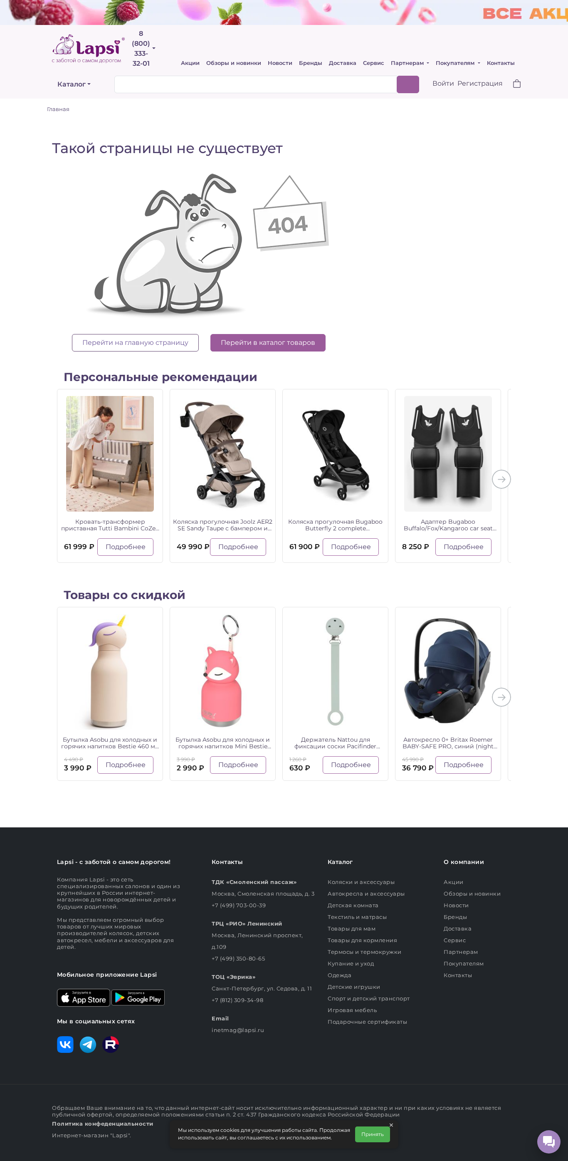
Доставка (342, 63)
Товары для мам (351, 928)
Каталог (71, 84)
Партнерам (408, 63)
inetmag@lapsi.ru (238, 1030)
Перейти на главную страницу (135, 343)
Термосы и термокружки (365, 951)
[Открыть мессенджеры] (549, 1142)
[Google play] (138, 997)
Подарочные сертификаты (367, 1021)
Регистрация (480, 83)
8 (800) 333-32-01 (141, 48)
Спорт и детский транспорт (369, 998)
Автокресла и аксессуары (366, 893)
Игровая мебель (352, 1010)
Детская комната (353, 905)
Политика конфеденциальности (102, 1123)
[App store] (83, 997)
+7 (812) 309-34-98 (237, 1000)
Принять (372, 1134)
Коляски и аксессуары (361, 882)
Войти (443, 83)
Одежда (339, 975)
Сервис (373, 63)
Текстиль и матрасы (357, 916)
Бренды (310, 63)
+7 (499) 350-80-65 (238, 958)
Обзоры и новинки (233, 63)
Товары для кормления (362, 940)
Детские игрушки (354, 986)
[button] (512, 84)
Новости (280, 63)
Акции (190, 63)
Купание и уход (351, 963)
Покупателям (456, 63)
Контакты (501, 63)
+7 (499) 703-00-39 (239, 905)
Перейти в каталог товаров (268, 343)
